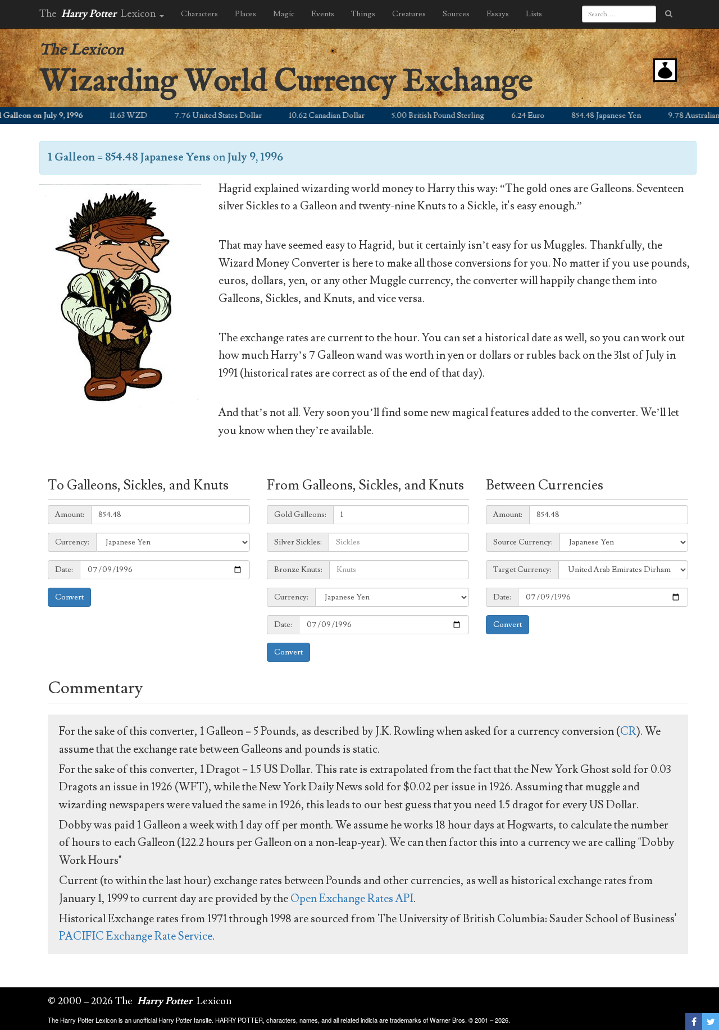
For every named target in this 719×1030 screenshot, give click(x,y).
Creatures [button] (409, 14)
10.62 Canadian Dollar (308, 116)
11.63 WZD (110, 116)
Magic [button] (283, 14)
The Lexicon (81, 50)
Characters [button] (199, 14)
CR (628, 731)
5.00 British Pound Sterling (419, 116)
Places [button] (245, 14)
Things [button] (363, 14)
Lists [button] (534, 14)
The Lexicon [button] (98, 13)
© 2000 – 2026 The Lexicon (140, 1001)
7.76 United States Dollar (199, 116)
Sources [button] (456, 14)
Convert (69, 597)
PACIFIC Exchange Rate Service (135, 936)
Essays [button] (497, 14)
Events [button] (322, 14)
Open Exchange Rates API (351, 898)
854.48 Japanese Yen (587, 116)
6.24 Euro (509, 116)
